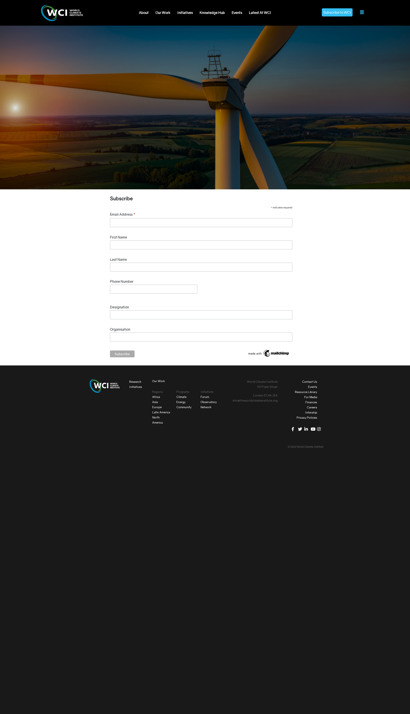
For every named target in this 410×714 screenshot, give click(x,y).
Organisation (120, 329)
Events (237, 12)
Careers (312, 407)
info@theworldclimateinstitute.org (255, 400)
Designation (119, 307)
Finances (311, 402)
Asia (155, 402)
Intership (311, 412)
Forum (205, 397)
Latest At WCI (260, 12)
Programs (182, 391)
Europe (157, 407)
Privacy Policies (307, 417)
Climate (181, 397)
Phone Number (121, 281)
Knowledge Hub (212, 12)
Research (135, 381)
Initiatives (185, 12)
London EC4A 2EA (265, 395)
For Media (310, 397)
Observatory (209, 402)
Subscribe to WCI (337, 12)
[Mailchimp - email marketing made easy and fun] (268, 353)
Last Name (118, 259)
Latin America (161, 412)
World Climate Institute (262, 381)
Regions (157, 391)
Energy (181, 402)
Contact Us (309, 381)
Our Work (162, 12)
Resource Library (306, 392)
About (144, 12)
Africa (156, 397)
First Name (118, 237)
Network (206, 407)
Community (184, 407)
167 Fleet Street (267, 387)
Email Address (123, 215)
